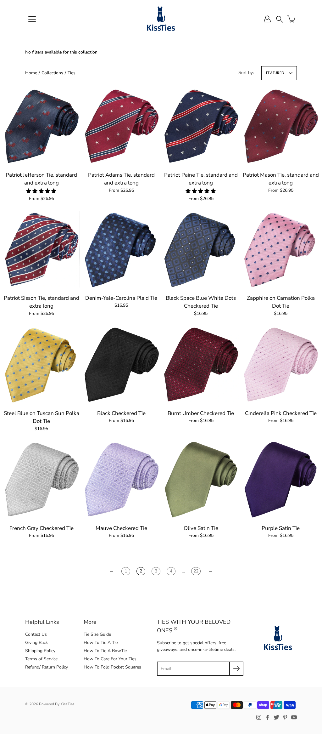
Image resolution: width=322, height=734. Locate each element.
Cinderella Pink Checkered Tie (280, 413)
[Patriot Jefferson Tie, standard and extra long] (41, 126)
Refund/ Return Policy (46, 667)
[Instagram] (259, 717)
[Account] (267, 19)
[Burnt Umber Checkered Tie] (201, 364)
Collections (52, 73)
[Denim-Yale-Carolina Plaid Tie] (121, 249)
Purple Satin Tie (281, 528)
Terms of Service (41, 659)
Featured (275, 72)
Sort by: (246, 73)
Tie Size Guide (97, 634)
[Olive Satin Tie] (201, 479)
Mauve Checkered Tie (121, 528)
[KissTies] (161, 19)
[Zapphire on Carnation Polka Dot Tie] (280, 249)
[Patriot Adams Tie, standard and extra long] (121, 126)
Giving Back (36, 643)
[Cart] (292, 19)
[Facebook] (267, 717)
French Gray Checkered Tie (41, 528)
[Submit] (236, 669)
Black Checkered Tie (121, 413)
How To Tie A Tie (101, 643)
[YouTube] (294, 717)
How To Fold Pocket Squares (112, 667)
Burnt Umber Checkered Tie (201, 413)
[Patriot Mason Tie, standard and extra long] (280, 126)
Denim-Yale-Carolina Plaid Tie (121, 298)
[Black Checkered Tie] (121, 364)
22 (195, 571)
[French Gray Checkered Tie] (41, 479)
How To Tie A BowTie (105, 651)
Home (31, 73)
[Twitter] (276, 717)
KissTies (67, 704)
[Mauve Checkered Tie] (121, 479)
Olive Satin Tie (201, 528)
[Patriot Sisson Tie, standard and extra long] (41, 249)
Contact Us (36, 634)
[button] (279, 18)
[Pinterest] (285, 717)
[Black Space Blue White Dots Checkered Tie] (201, 249)
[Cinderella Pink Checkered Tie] (280, 364)
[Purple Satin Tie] (280, 479)
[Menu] (32, 19)
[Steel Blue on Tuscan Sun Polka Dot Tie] (41, 364)
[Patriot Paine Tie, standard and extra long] (201, 126)
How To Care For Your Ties (110, 659)
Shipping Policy (40, 651)
